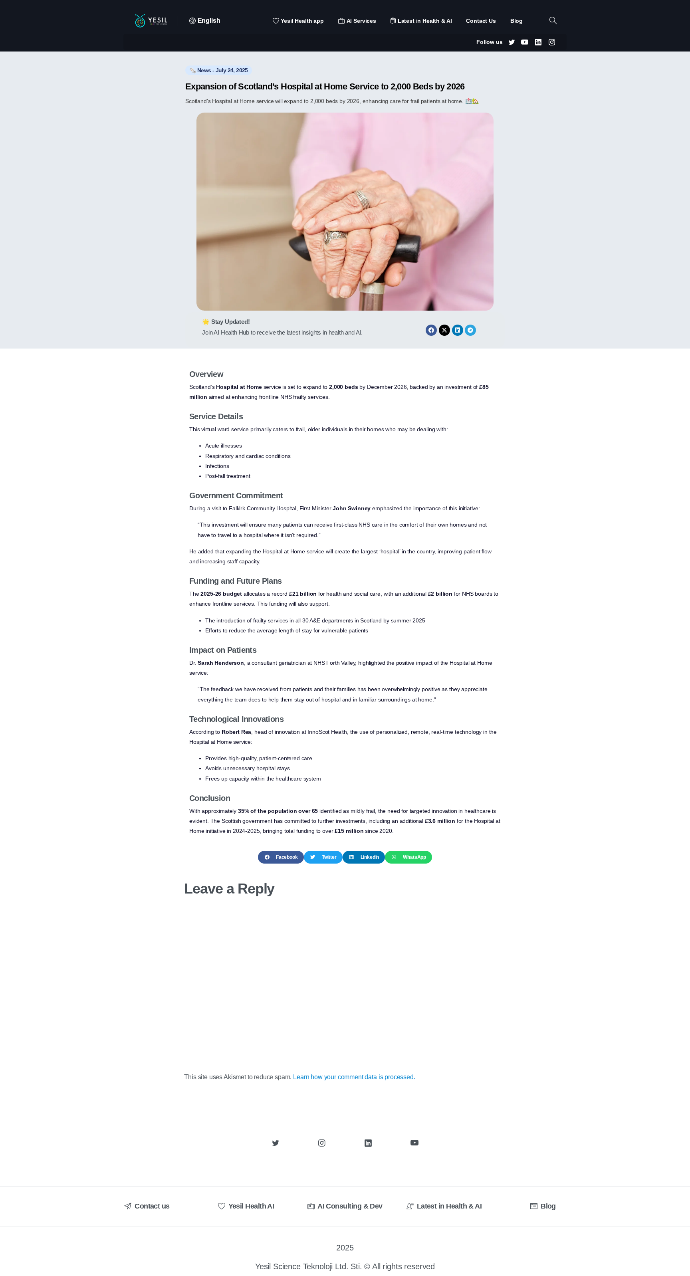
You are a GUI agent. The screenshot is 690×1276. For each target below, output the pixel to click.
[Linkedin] (457, 330)
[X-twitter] (444, 330)
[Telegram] (470, 330)
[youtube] (524, 42)
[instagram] (552, 42)
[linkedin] (538, 42)
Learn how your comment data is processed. (354, 1077)
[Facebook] (431, 330)
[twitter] (511, 42)
